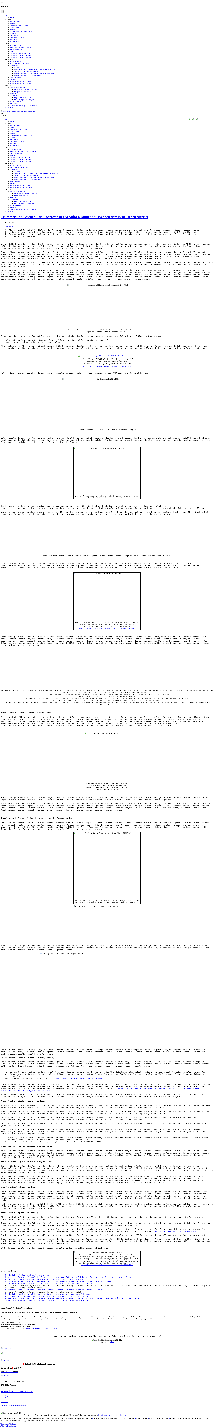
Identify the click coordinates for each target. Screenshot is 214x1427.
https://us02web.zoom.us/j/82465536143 (42, 1328)
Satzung (17, 67)
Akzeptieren (4, 1424)
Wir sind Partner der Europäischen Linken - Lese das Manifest (36, 69)
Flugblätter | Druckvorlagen (24, 100)
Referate (13, 94)
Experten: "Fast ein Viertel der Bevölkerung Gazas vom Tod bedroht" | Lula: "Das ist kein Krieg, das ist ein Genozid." (70, 1277)
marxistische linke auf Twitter (20, 82)
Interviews (13, 39)
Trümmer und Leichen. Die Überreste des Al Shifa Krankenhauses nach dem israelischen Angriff (74, 217)
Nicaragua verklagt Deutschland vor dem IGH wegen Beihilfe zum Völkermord (45, 1279)
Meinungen (14, 35)
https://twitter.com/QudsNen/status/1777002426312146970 (107, 366)
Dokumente (14, 65)
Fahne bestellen (15, 102)
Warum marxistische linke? (19, 63)
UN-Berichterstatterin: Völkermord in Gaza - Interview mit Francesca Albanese (47, 1294)
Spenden (13, 80)
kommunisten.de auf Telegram (20, 57)
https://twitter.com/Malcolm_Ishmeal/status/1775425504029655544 (107, 628)
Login (7, 1396)
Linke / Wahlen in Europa (19, 25)
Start (7, 15)
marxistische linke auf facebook (21, 84)
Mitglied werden (15, 77)
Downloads (14, 96)
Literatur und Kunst (17, 37)
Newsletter (9, 108)
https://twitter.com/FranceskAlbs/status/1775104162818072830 (75, 1142)
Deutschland (14, 27)
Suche (12, 17)
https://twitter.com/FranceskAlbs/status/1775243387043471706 (75, 1078)
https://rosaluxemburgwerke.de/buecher (112, 1415)
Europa (12, 23)
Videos (12, 51)
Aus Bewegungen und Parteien (21, 31)
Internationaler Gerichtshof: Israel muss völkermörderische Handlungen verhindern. (50, 1283)
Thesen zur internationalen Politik (26, 71)
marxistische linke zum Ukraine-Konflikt (28, 75)
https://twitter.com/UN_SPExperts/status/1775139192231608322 (107, 1265)
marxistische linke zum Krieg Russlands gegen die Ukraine (35, 73)
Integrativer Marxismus (22, 92)
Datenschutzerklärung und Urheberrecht (24, 106)
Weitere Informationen (8, 1426)
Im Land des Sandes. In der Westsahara (23, 47)
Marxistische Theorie (17, 88)
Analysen (13, 33)
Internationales (15, 21)
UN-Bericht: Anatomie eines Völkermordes (176, 1231)
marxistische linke (16, 61)
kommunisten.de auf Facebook (20, 55)
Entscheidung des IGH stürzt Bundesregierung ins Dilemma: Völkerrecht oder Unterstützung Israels (58, 1281)
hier (112, 1342)
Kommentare (14, 41)
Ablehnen (12, 1424)
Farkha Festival (15, 45)
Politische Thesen (16, 49)
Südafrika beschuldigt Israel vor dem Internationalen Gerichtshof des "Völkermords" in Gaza (55, 1290)
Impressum (13, 104)
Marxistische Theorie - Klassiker (25, 90)
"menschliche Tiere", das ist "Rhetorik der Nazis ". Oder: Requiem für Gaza (46, 1300)
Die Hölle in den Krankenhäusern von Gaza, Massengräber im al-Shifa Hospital (47, 1296)
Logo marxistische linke (22, 98)
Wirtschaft (13, 29)
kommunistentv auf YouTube (20, 53)
